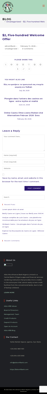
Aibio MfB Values (10, 306)
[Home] (3, 22)
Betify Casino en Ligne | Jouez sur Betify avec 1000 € (23, 213)
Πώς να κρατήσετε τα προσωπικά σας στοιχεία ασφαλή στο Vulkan (23, 85)
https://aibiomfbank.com (19, 369)
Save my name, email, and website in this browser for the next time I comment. (22, 180)
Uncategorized (11, 49)
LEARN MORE (9, 292)
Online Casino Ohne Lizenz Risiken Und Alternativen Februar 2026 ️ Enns (23, 114)
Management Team (11, 314)
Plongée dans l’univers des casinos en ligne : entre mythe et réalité (23, 100)
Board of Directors (11, 310)
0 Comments (27, 49)
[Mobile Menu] (44, 6)
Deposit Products (10, 322)
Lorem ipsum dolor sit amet (13, 209)
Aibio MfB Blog (9, 330)
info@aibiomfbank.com (19, 362)
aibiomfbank (10, 46)
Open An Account (11, 326)
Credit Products (10, 318)
